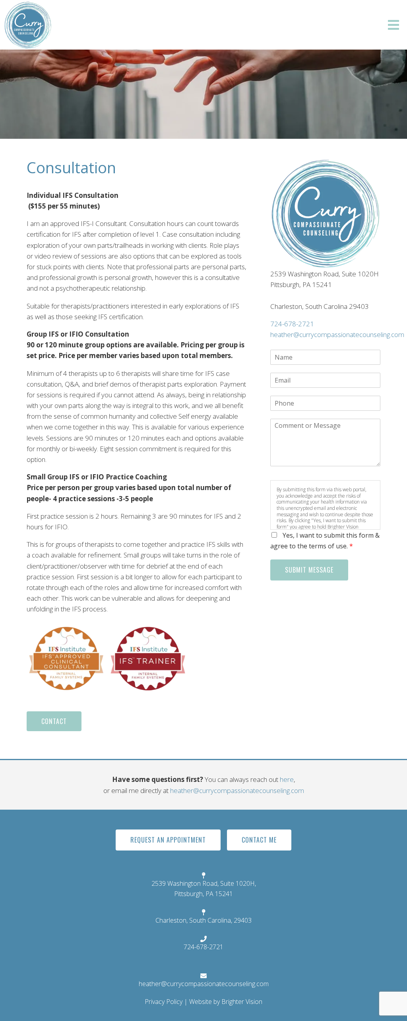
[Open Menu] (393, 25)
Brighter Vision (241, 1001)
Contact (54, 721)
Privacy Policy (163, 1001)
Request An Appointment (168, 840)
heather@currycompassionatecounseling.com (337, 334)
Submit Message (309, 570)
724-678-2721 (292, 323)
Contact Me (259, 840)
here (287, 779)
